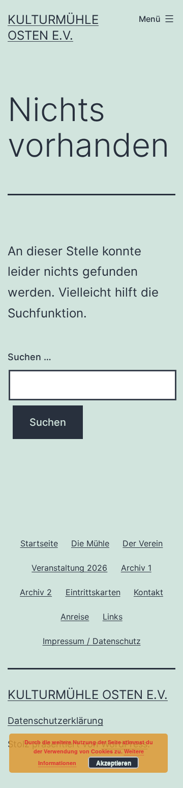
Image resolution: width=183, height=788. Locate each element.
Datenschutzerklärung (55, 720)
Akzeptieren (113, 762)
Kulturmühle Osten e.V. (88, 694)
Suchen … (29, 357)
